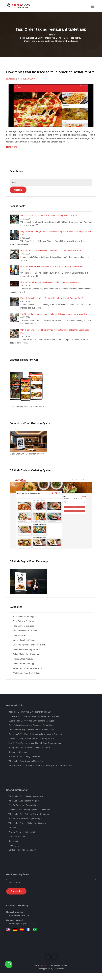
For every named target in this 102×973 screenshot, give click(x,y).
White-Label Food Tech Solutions (27, 673)
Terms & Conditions (17, 836)
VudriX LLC (45, 965)
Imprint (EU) (13, 845)
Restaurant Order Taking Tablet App (24, 756)
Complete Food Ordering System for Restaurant (29, 810)
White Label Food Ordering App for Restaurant (28, 814)
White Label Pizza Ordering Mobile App (25, 761)
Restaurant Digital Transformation (27, 668)
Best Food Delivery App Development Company (29, 712)
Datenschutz (30, 832)
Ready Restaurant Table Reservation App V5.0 (29, 748)
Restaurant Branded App (66, 41)
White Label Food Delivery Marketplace (25, 796)
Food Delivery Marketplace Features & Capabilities (30, 725)
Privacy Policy (14, 832)
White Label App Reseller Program (23, 801)
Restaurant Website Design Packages (25, 819)
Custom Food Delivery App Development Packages (31, 721)
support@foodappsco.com (21, 923)
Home (50, 35)
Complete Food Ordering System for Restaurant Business (33, 716)
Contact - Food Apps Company (22, 850)
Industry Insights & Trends (24, 640)
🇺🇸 (8, 929)
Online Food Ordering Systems (38, 41)
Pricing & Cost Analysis (23, 659)
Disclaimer (13, 841)
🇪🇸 (21, 929)
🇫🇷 (28, 929)
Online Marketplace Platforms (26, 654)
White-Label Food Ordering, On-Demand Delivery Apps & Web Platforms (40, 765)
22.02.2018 (10, 79)
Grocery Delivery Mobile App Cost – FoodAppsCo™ (31, 739)
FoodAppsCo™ (28, 79)
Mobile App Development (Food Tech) (62, 38)
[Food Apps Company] (20, 6)
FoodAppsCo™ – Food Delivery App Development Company (35, 734)
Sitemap (12, 828)
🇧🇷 (35, 929)
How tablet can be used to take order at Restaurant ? (50, 72)
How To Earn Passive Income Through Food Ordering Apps (34, 743)
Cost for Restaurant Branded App (23, 805)
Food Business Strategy (31, 38)
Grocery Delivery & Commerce (26, 631)
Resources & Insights (17, 752)
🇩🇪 (15, 929)
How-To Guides (19, 635)
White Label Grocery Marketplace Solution (27, 823)
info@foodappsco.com (19, 915)
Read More (11, 147)
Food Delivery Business (23, 621)
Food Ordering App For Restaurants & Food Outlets (31, 730)
